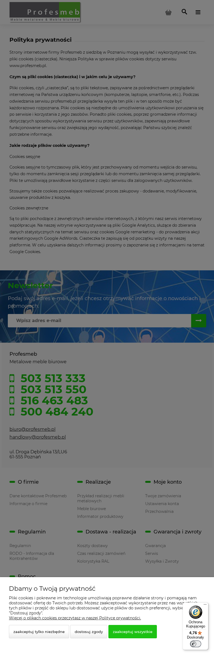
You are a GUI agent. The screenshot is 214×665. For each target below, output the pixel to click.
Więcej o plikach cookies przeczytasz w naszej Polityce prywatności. (75, 617)
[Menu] (205, 605)
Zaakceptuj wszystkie (132, 631)
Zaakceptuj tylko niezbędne (39, 631)
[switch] (195, 644)
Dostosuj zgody (89, 631)
